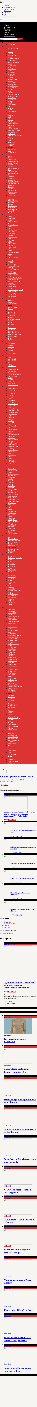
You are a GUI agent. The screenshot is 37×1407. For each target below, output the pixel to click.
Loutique (10, 441)
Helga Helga (12, 819)
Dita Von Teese (12, 206)
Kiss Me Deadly (12, 376)
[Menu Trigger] (1, 1)
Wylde (9, 745)
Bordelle (10, 146)
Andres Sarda (12, 84)
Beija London (12, 122)
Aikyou (10, 64)
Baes (9, 118)
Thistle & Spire (12, 688)
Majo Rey (11, 479)
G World (10, 300)
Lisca (9, 424)
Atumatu (10, 101)
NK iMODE (11, 551)
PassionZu (11, 587)
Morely (10, 516)
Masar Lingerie (12, 496)
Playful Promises (13, 594)
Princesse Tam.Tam (13, 602)
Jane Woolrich (12, 359)
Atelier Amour (12, 98)
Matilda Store (12, 498)
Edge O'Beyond (12, 221)
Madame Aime (12, 469)
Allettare (10, 75)
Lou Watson (11, 438)
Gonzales (10, 317)
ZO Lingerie (11, 763)
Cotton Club (11, 188)
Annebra (10, 89)
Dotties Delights (12, 209)
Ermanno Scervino (13, 252)
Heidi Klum (11, 329)
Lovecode (11, 448)
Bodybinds (11, 144)
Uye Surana (11, 707)
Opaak (10, 568)
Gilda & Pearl (12, 312)
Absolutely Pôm (12, 55)
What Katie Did (12, 735)
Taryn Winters (12, 673)
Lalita (9, 399)
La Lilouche (11, 393)
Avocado (10, 108)
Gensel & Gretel (12, 307)
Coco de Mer (11, 180)
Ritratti (10, 614)
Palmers (10, 580)
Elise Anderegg (12, 230)
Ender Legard (12, 247)
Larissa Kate (11, 400)
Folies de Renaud (13, 279)
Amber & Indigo (13, 79)
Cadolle (10, 156)
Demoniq (10, 204)
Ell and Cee (11, 233)
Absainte (10, 52)
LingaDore (11, 419)
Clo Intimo (11, 178)
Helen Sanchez (12, 331)
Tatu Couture (11, 675)
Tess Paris (11, 683)
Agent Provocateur (13, 62)
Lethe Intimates (12, 414)
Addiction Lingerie (13, 58)
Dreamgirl (11, 211)
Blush (9, 140)
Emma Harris (12, 243)
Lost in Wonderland (13, 434)
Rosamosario (11, 618)
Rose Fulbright (12, 619)
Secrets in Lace (12, 640)
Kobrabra (10, 380)
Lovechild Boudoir (13, 446)
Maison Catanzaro (13, 474)
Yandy (9, 752)
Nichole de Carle (13, 544)
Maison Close (12, 475)
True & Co (11, 695)
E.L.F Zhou (11, 218)
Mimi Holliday (12, 511)
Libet (9, 416)
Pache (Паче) (12, 577)
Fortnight (10, 283)
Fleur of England (13, 274)
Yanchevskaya (12, 751)
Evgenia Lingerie (13, 257)
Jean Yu (10, 362)
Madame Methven (13, 470)
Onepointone (11, 564)
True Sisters (11, 697)
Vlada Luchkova (13, 726)
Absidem (10, 53)
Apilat (9, 91)
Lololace (10, 431)
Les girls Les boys (13, 409)
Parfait (9, 585)
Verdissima (11, 719)
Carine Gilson (12, 159)
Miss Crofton (11, 515)
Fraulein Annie (12, 285)
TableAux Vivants (13, 669)
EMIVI (10, 242)
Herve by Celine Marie (14, 334)
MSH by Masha (12, 520)
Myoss (10, 532)
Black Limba (11, 134)
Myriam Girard (12, 533)
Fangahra (10, 262)
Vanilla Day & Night (14, 718)
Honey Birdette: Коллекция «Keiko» (22, 878)
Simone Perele (12, 650)
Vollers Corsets (12, 730)
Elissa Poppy (11, 231)
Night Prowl (11, 545)
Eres (9, 249)
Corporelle (11, 185)
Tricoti (9, 693)
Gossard (10, 322)
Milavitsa (10, 508)
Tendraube (11, 681)
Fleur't (9, 276)
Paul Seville (11, 589)
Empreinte (11, 245)
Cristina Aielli (12, 195)
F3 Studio (10, 261)
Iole (9, 352)
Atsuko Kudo (12, 99)
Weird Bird (11, 733)
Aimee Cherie (12, 65)
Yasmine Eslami (12, 754)
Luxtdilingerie (12, 462)
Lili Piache (11, 417)
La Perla (10, 395)
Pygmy (10, 604)
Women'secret (12, 743)
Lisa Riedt (11, 422)
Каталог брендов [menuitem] (9, 7)
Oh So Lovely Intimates (15, 558)
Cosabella (10, 187)
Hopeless (10, 340)
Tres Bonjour (11, 692)
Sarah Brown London (14, 635)
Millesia (10, 509)
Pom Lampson (12, 597)
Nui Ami (10, 552)
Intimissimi (11, 350)
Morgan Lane (12, 518)
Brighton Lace (12, 152)
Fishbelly (10, 268)
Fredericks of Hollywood (15, 290)
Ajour (9, 67)
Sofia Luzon (11, 654)
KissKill (10, 378)
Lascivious (11, 402)
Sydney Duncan (12, 666)
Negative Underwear (14, 540)
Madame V (11, 472)
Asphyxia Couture (13, 94)
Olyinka (10, 559)
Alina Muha (11, 72)
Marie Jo (10, 481)
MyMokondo (12, 530)
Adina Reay (11, 60)
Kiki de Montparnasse (14, 374)
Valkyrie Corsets (12, 716)
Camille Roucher (13, 158)
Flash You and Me (13, 269)
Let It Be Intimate (13, 412)
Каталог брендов (9, 27)
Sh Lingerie (11, 642)
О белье (6, 32)
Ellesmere (10, 235)
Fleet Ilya (10, 271)
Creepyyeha (11, 193)
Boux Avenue (12, 149)
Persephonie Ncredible (14, 590)
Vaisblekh (10, 711)
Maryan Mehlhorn (13, 494)
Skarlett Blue (11, 652)
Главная (6, 25)
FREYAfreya (12, 293)
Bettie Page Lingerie (14, 130)
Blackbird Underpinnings (15, 135)
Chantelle (10, 165)
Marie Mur (11, 482)
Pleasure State (12, 595)
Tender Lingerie (12, 680)
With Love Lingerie (13, 740)
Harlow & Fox (12, 328)
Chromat (10, 175)
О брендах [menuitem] (7, 12)
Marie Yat (10, 484)
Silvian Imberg (12, 649)
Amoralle (10, 81)
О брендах (7, 30)
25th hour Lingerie (13, 48)
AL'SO (10, 70)
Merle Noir (11, 504)
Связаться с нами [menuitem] (9, 16)
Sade (9, 628)
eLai (9, 223)
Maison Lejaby (12, 477)
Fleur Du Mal (12, 273)
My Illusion (11, 526)
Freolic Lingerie (12, 291)
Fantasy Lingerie (13, 264)
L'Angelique (11, 388)
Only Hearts (11, 566)
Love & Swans (12, 443)
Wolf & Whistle (12, 742)
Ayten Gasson (12, 111)
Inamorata (11, 347)
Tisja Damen (11, 690)
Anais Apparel (12, 82)
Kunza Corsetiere (13, 385)
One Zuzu (11, 563)
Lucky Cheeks (12, 455)
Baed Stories (11, 115)
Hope (9, 338)
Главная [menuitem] (6, 6)
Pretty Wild (11, 600)
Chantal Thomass (13, 163)
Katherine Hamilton (13, 373)
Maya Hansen (12, 503)
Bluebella (10, 139)
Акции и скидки (9, 34)
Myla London (12, 528)
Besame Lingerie (13, 129)
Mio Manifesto (12, 513)
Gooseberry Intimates (14, 319)
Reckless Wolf (12, 613)
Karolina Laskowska (14, 369)
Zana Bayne (11, 759)
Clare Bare (11, 176)
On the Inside (12, 561)
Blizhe (9, 137)
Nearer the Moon (13, 539)
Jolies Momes (12, 366)
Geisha (10, 305)
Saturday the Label (13, 637)
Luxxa (9, 463)
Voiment (10, 728)
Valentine (10, 713)
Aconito (10, 57)
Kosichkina (11, 381)
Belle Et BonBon (13, 123)
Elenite (10, 226)
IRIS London (12, 353)
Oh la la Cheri (12, 556)
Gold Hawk (11, 315)
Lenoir (10, 407)
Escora (10, 254)
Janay (9, 357)
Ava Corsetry (12, 104)
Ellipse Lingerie (12, 237)
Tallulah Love (12, 671)
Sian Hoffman (12, 647)
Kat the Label (12, 371)
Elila (9, 228)
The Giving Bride (13, 685)
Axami (10, 110)
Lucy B (10, 456)
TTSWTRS (11, 698)
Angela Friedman (13, 86)
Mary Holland (12, 492)
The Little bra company (15, 686)
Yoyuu (10, 756)
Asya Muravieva (13, 96)
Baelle (9, 117)
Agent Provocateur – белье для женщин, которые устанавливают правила (19, 985)
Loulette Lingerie (13, 439)
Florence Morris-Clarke (15, 278)
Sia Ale (10, 645)
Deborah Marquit (13, 201)
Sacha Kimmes (12, 627)
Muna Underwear (13, 521)
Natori (9, 537)
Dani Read (11, 199)
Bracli (9, 151)
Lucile (9, 453)
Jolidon (10, 364)
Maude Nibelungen (13, 501)
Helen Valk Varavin (13, 333)
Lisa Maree (11, 421)
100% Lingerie (4, 930)
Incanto (10, 348)
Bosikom (10, 147)
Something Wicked (13, 657)
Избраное (7, 922)
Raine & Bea (11, 609)
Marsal (10, 491)
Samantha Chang (13, 630)
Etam (9, 255)
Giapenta (10, 309)
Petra (9, 592)
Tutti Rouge (11, 700)
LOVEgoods (11, 451)
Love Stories (11, 444)
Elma (9, 238)
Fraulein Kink (12, 286)
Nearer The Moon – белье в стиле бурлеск (17, 1191)
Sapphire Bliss (12, 633)
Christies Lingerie (13, 171)
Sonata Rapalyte (12, 659)
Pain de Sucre (12, 578)
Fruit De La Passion (14, 295)
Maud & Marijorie (13, 499)
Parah (9, 583)
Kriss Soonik (11, 383)
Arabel (10, 93)
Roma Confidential (13, 616)
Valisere (10, 714)
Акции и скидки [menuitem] (9, 9)
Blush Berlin (11, 142)
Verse (9, 721)
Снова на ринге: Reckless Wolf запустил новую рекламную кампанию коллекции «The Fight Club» (20, 814)
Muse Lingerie (12, 525)
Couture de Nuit (12, 190)
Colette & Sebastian (13, 182)
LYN (9, 465)
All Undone (11, 74)
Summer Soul (12, 664)
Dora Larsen (11, 207)
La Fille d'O (11, 390)
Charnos (10, 166)
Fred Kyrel (11, 288)
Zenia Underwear (13, 761)
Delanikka (11, 202)
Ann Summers (12, 87)
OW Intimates (12, 570)
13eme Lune (11, 44)
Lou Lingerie (11, 436)
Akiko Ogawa (12, 69)
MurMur (10, 523)
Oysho (10, 571)
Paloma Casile (12, 582)
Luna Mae (11, 460)
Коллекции (7, 29)
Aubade (10, 103)
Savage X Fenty (12, 638)
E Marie (10, 216)
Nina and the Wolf (13, 549)
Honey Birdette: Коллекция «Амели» (22, 863)
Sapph (9, 632)
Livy (9, 427)
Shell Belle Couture (13, 644)
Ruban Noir (11, 623)
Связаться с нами (9, 36)
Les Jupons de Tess (13, 410)
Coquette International (14, 183)
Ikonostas (10, 345)
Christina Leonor (13, 173)
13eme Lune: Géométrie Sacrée (19, 1310)
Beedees (10, 120)
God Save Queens (13, 314)
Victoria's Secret (12, 723)
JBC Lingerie (12, 361)
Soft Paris (10, 656)
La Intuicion (11, 392)
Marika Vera (11, 486)
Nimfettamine (12, 547)
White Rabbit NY (13, 737)
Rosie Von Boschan (13, 621)
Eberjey (10, 220)
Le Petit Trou (11, 405)
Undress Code (12, 705)
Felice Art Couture (13, 266)
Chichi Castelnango (13, 168)
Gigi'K (10, 310)
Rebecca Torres (12, 611)
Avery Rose (11, 106)
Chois (9, 170)
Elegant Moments (13, 225)
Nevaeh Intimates (13, 542)
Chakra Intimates (13, 161)
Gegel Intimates (12, 304)
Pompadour (11, 599)
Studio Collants (12, 661)
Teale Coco (11, 676)
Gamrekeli (11, 302)
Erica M (10, 250)
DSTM (10, 212)
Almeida (10, 77)
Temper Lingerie (13, 678)
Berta (9, 127)
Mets (9, 506)
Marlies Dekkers (12, 489)
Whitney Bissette (13, 738)
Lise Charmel (12, 426)
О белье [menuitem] (6, 14)
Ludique (10, 458)
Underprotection (12, 704)
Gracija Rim (11, 324)
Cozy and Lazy (12, 192)
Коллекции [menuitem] (7, 11)
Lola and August (13, 429)
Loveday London (13, 450)
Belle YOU (11, 125)
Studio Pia (11, 662)
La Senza (10, 397)
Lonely (10, 433)
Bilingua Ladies (12, 132)
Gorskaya (10, 321)
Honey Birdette (12, 336)
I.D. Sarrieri (11, 343)
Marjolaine (11, 487)
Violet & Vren (12, 724)
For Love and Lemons (14, 281)
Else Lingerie (12, 240)
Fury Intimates (12, 296)
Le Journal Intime (13, 404)
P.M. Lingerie (12, 575)
